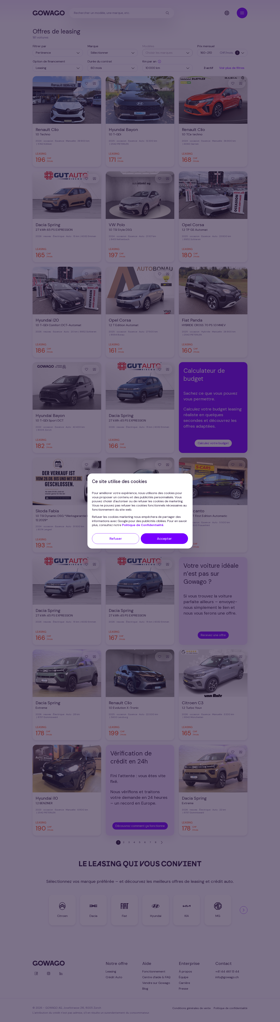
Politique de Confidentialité (142, 525)
